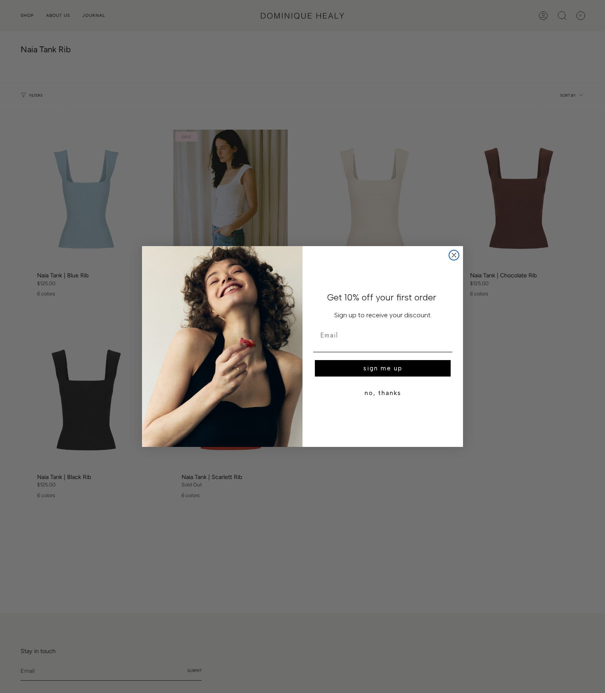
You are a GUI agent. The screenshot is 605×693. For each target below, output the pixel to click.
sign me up (383, 368)
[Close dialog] (454, 255)
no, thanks (383, 393)
